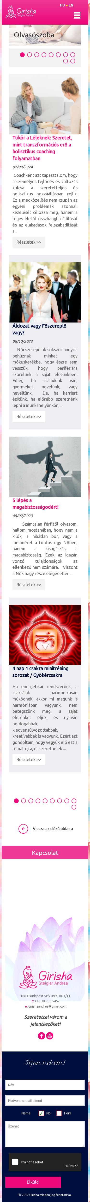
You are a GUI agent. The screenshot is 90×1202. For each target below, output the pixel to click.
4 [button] (44, 54)
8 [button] (72, 54)
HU (62, 5)
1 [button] (22, 54)
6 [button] (58, 54)
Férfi (67, 1113)
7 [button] (65, 54)
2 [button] (29, 54)
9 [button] (65, 61)
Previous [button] (5, 421)
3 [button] (36, 54)
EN (71, 5)
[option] (45, 419)
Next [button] (84, 421)
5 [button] (51, 54)
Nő (48, 1113)
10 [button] (72, 61)
